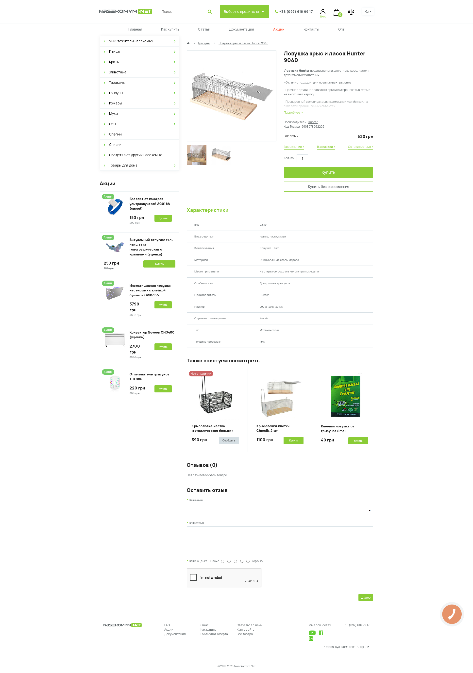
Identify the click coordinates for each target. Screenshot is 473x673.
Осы (112, 124)
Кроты (114, 62)
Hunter (313, 122)
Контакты (311, 29)
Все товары (245, 634)
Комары (115, 103)
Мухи (113, 113)
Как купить (170, 29)
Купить (328, 172)
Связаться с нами (250, 625)
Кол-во (289, 158)
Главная (135, 29)
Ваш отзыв (196, 523)
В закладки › (326, 147)
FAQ (167, 625)
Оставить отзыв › (360, 147)
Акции (279, 29)
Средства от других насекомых (135, 155)
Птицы (114, 51)
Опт (341, 29)
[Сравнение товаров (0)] (351, 12)
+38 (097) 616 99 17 (296, 11)
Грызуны (116, 93)
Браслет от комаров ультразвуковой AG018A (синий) (150, 204)
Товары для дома (123, 165)
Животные (117, 72)
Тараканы (117, 82)
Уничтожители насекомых (131, 41)
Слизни (115, 144)
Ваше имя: (196, 500)
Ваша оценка (198, 561)
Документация (241, 29)
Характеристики (207, 210)
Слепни (115, 134)
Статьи (204, 29)
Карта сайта (246, 630)
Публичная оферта (214, 634)
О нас (205, 625)
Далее (366, 597)
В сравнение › (294, 147)
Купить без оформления (328, 187)
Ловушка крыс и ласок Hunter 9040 (243, 43)
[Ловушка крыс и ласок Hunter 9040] (231, 139)
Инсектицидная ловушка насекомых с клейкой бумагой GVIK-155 (150, 290)
